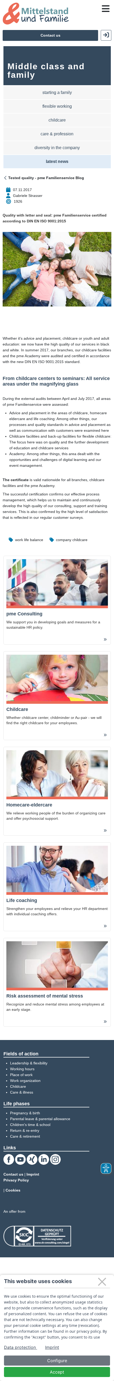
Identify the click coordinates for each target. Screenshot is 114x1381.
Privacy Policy (16, 1180)
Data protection (20, 1347)
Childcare (18, 1086)
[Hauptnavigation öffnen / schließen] (105, 9)
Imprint (33, 1174)
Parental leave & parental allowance (40, 1119)
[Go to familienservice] (36, 14)
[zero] (5, 178)
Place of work (21, 1075)
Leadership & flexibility (28, 1063)
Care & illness (21, 1092)
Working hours (22, 1069)
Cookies (13, 1190)
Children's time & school (30, 1125)
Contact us (50, 35)
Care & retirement (25, 1136)
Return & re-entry (24, 1130)
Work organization (25, 1080)
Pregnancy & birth (25, 1113)
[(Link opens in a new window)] (37, 1236)
